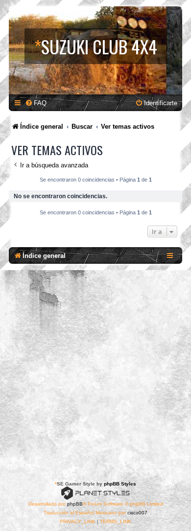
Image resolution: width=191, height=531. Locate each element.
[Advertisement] (95, 370)
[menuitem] (36, 103)
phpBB (75, 504)
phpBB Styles (120, 483)
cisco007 (137, 512)
